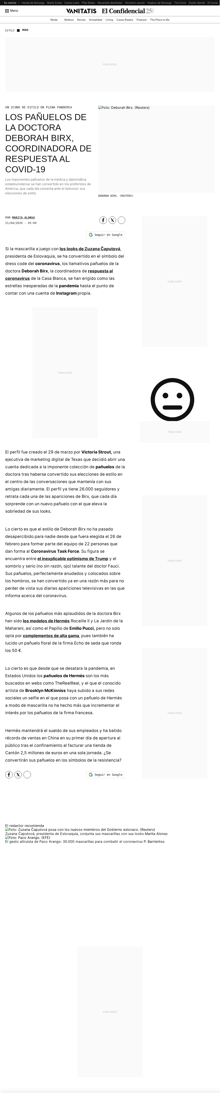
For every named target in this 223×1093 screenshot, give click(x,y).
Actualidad (95, 19)
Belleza (69, 19)
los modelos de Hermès (46, 620)
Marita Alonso (23, 217)
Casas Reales (125, 19)
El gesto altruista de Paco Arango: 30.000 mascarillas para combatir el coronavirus (74, 841)
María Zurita (54, 2)
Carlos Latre (71, 2)
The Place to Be (159, 19)
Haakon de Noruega (159, 2)
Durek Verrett (197, 2)
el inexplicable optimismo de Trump (72, 558)
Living (109, 19)
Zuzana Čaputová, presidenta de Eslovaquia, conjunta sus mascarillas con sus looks (75, 833)
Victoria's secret (135, 2)
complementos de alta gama (51, 635)
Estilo (9, 30)
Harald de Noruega (33, 2)
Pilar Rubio (88, 2)
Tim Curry (180, 2)
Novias (81, 19)
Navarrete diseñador (110, 2)
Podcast (142, 19)
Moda (54, 19)
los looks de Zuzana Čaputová (90, 248)
